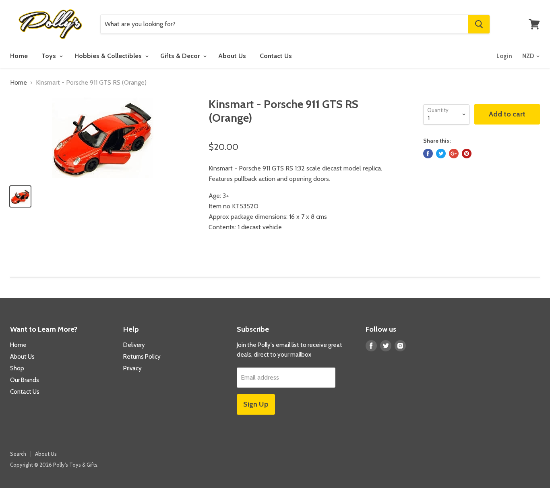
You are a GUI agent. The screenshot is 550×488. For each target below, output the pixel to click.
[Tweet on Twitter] (441, 153)
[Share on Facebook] (428, 153)
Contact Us (276, 56)
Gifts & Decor (180, 56)
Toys (49, 56)
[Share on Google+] (454, 153)
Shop (17, 368)
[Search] (479, 24)
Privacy (132, 368)
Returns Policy (142, 356)
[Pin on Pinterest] (466, 153)
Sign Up (256, 404)
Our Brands (24, 380)
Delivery (134, 345)
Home (19, 56)
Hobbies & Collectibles (108, 56)
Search (18, 454)
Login (504, 56)
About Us (232, 56)
